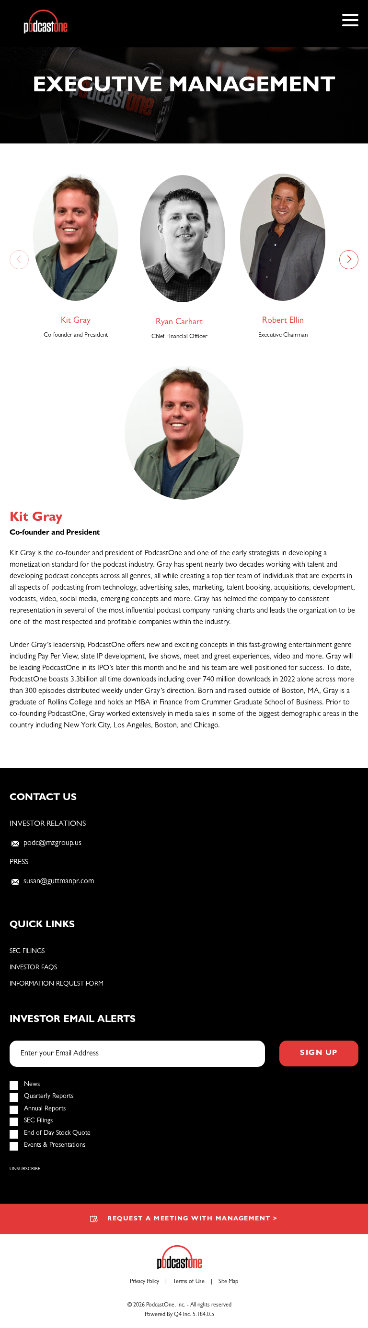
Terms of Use (189, 1282)
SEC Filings (27, 951)
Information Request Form (57, 984)
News (32, 1084)
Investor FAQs (33, 968)
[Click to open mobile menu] (350, 21)
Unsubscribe (25, 1169)
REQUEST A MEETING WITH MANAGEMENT (192, 1219)
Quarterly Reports (48, 1096)
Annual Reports (45, 1109)
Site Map (228, 1282)
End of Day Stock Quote (57, 1133)
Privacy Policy (144, 1282)
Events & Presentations (54, 1145)
